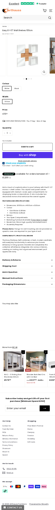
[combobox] (27, 18)
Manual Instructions (12, 278)
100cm (7, 101)
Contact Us (6, 426)
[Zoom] (44, 72)
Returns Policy (7, 436)
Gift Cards (31, 442)
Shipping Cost (9, 266)
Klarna (30, 429)
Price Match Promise (35, 426)
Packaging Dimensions (13, 284)
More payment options (27, 161)
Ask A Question (9, 272)
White (7, 88)
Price (4, 110)
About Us (5, 452)
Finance (31, 436)
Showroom (6, 448)
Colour (5, 83)
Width (5, 96)
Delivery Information (10, 439)
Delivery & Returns (11, 260)
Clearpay (31, 432)
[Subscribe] (45, 408)
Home (4, 26)
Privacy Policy (7, 445)
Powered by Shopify (39, 504)
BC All (14, 347)
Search (5, 455)
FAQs (4, 432)
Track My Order (8, 429)
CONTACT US (14, 507)
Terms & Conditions (9, 442)
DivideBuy (31, 439)
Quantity (6, 128)
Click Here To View (39, 220)
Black (17, 88)
